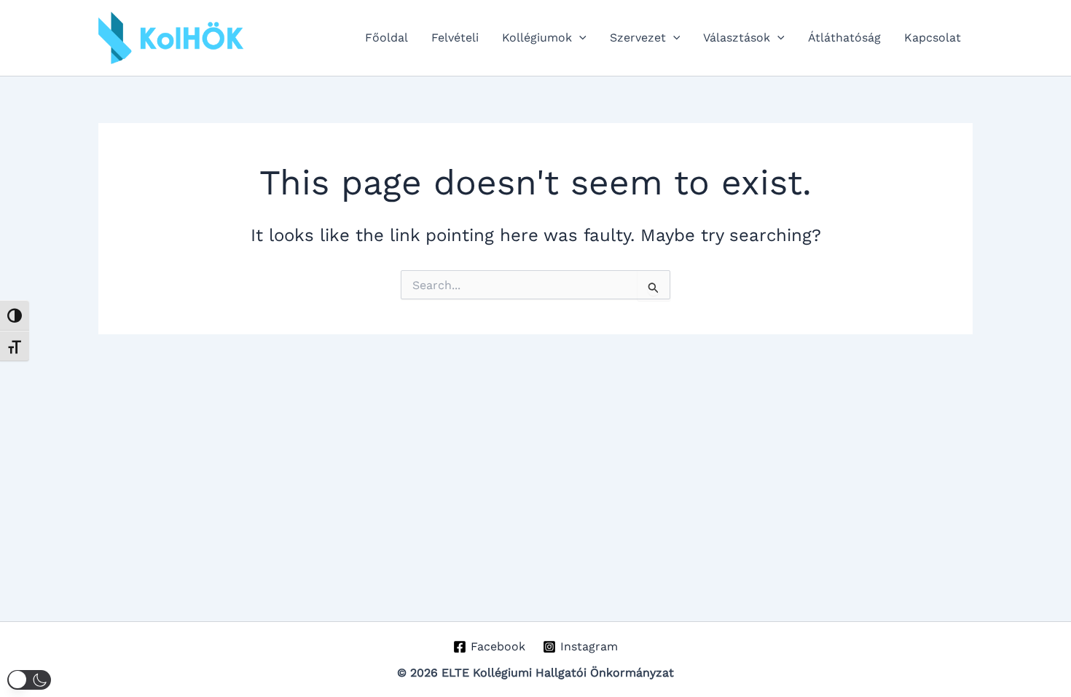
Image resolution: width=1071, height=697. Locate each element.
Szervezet (638, 37)
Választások (736, 37)
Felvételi (455, 37)
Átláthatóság (844, 37)
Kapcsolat (932, 37)
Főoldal (386, 37)
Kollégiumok (537, 37)
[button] (579, 38)
